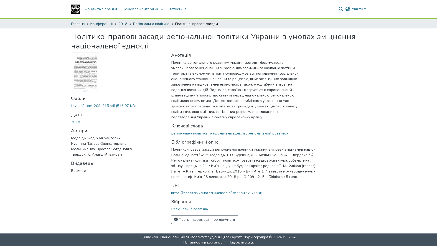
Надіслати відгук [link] (241, 242)
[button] (75, 9)
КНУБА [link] (289, 237)
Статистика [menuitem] (177, 9)
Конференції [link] (101, 23)
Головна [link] (78, 23)
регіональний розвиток (268, 133)
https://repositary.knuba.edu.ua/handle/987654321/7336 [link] (216, 192)
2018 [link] (122, 23)
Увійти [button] (358, 9)
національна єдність (228, 133)
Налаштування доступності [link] (203, 242)
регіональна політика (189, 133)
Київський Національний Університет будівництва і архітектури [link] (197, 237)
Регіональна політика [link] (151, 23)
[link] (118, 106)
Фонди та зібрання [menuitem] (101, 9)
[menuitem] (142, 9)
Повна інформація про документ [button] (206, 219)
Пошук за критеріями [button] (140, 9)
